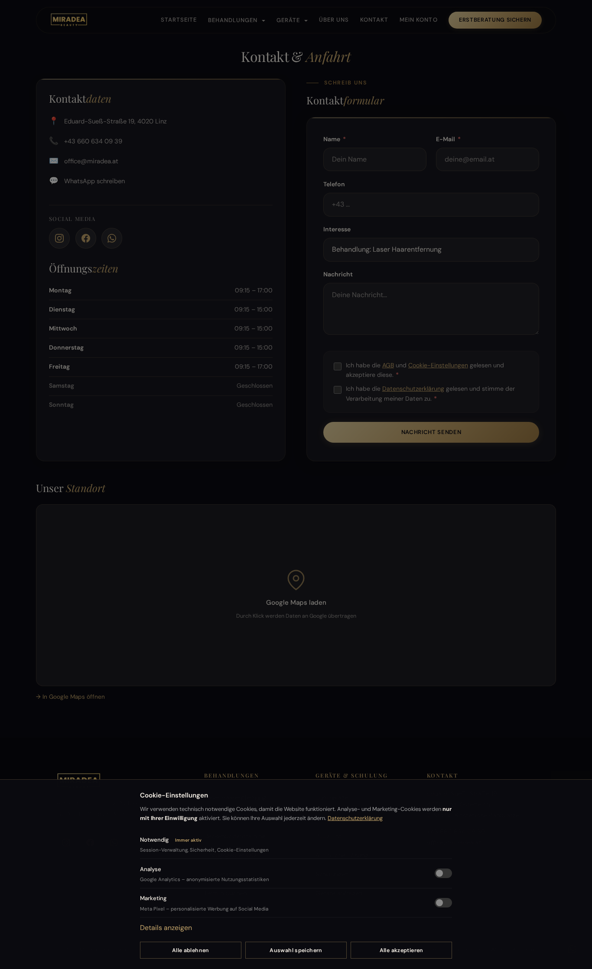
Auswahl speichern (296, 950)
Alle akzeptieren (401, 950)
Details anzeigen (166, 927)
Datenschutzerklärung (355, 818)
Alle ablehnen (190, 950)
